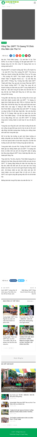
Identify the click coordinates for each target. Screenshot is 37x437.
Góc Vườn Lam (23, 306)
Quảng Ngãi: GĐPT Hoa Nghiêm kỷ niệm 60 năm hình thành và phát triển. (18, 388)
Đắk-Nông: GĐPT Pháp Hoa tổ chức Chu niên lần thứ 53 (28, 292)
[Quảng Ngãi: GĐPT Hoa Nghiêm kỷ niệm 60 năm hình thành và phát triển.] (10, 310)
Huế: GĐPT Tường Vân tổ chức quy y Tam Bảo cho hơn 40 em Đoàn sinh (9, 292)
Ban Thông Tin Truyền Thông (20, 434)
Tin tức (4, 42)
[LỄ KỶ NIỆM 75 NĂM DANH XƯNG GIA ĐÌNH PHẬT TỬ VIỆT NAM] (5, 420)
